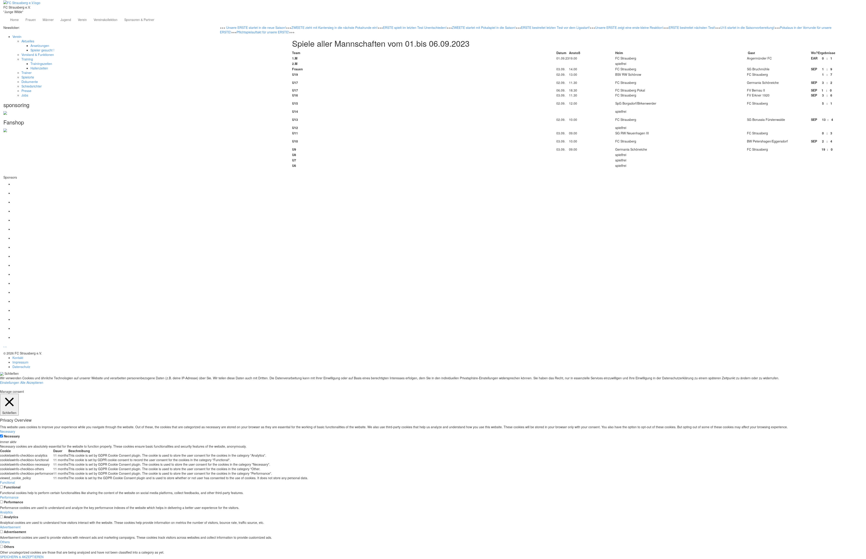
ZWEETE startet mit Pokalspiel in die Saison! (484, 27)
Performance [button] (9, 497)
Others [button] (5, 542)
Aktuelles (27, 41)
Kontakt (17, 357)
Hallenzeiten (39, 68)
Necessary (12, 436)
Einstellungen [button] (9, 382)
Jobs (24, 95)
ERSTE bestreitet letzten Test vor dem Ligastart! (555, 27)
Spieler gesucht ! (42, 50)
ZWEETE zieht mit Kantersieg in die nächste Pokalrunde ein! (334, 27)
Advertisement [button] (10, 527)
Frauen (30, 19)
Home (14, 19)
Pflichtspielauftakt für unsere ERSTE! (263, 32)
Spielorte (27, 77)
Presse (26, 90)
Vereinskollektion (105, 19)
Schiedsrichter (31, 86)
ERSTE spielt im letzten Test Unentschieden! (415, 27)
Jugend (65, 19)
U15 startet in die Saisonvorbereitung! (747, 27)
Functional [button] (7, 482)
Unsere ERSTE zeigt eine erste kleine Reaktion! (629, 27)
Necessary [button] (7, 431)
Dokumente (29, 81)
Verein (82, 19)
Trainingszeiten (41, 63)
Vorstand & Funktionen (37, 54)
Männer (48, 19)
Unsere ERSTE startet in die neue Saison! (256, 27)
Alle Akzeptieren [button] (31, 382)
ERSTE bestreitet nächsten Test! (692, 27)
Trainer (26, 72)
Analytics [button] (6, 512)
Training (27, 59)
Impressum (20, 362)
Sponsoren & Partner (139, 19)
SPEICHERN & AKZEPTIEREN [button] (22, 556)
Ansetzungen (39, 45)
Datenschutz (21, 366)
